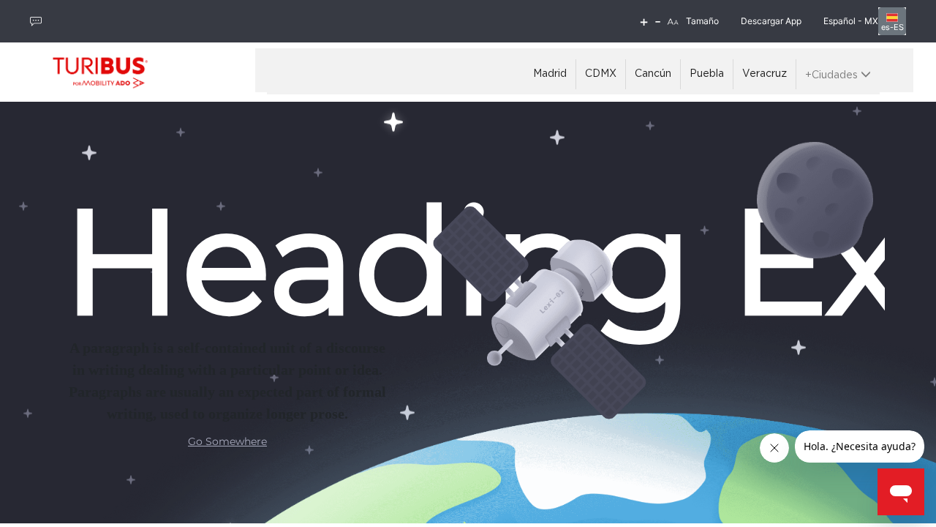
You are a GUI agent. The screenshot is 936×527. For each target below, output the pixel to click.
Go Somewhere (227, 441)
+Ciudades (833, 75)
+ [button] (644, 21)
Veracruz (764, 74)
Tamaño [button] (702, 20)
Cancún (653, 74)
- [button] (657, 21)
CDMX (600, 74)
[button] (673, 21)
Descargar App (771, 20)
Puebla (707, 74)
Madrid (550, 74)
